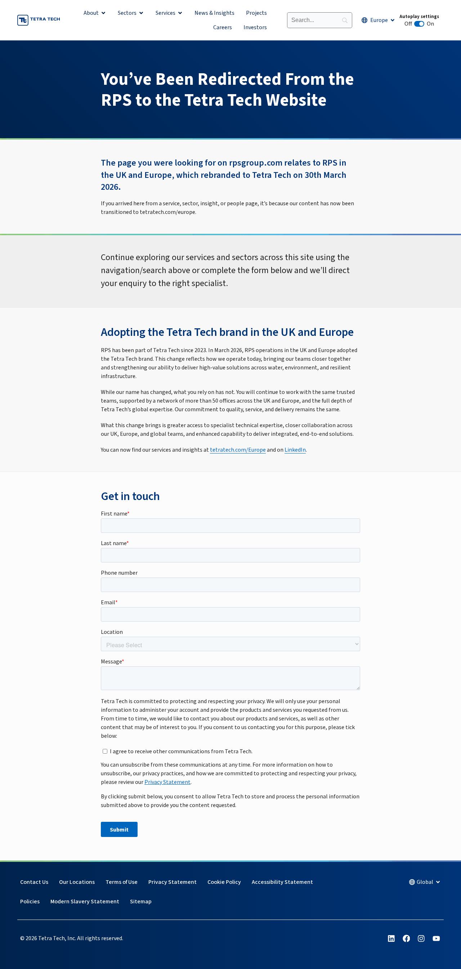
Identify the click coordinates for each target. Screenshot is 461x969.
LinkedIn (295, 450)
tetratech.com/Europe (238, 450)
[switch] (419, 24)
